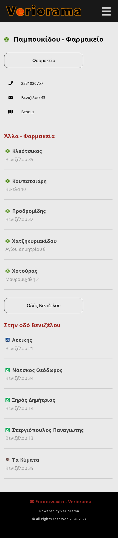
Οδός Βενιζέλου (44, 306)
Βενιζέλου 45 (33, 97)
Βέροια (27, 111)
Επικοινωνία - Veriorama (62, 502)
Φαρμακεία (43, 60)
